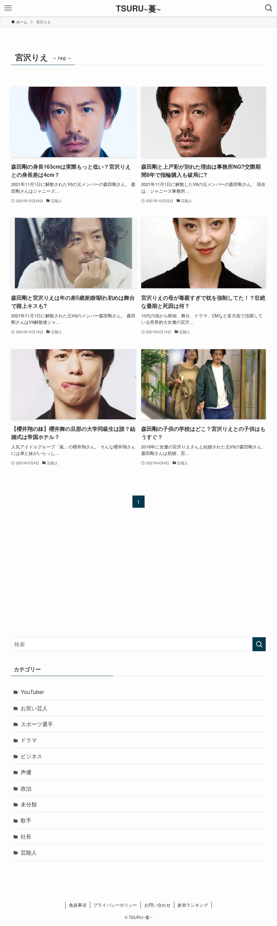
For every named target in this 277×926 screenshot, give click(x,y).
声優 (26, 772)
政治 (26, 788)
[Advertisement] (138, 578)
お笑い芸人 (34, 708)
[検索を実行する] (259, 644)
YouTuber (32, 692)
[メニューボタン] (8, 8)
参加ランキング (192, 905)
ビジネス (31, 756)
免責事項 (77, 905)
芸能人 (29, 852)
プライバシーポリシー (115, 905)
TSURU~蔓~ (138, 8)
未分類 (29, 804)
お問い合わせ (157, 905)
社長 (26, 836)
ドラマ (29, 740)
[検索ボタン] (269, 8)
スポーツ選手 (37, 724)
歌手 (26, 820)
